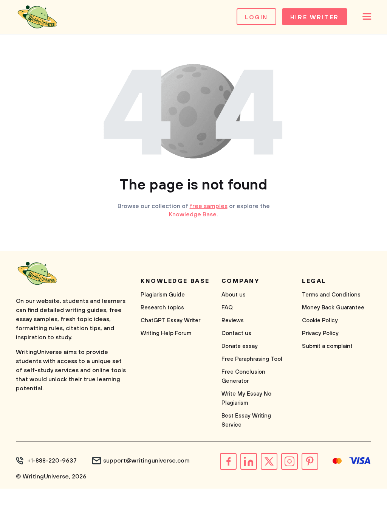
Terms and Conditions (331, 294)
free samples (209, 206)
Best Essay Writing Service (246, 420)
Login (256, 17)
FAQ (227, 307)
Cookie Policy (320, 320)
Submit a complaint (327, 346)
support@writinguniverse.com (146, 460)
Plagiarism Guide (163, 294)
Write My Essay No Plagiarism (246, 398)
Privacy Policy (320, 333)
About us (233, 294)
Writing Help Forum (166, 333)
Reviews (232, 320)
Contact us (236, 333)
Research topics (162, 307)
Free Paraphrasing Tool (251, 359)
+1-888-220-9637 (52, 460)
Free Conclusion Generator (243, 376)
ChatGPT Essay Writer (170, 320)
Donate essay (239, 346)
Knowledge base (175, 281)
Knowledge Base (193, 214)
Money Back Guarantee (333, 307)
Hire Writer (314, 17)
